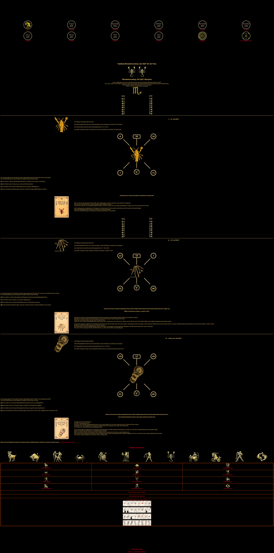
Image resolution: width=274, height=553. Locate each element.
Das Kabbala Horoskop (246, 40)
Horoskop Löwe (137, 474)
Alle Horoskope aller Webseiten (137, 496)
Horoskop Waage (46, 481)
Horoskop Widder (46, 468)
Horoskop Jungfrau (228, 474)
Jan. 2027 (28, 40)
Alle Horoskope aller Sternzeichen (137, 492)
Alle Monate (202, 40)
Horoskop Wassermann (137, 488)
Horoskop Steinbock (46, 488)
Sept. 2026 (115, 29)
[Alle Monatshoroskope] (202, 39)
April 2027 (158, 40)
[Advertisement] (137, 11)
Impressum (131, 551)
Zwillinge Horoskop (228, 468)
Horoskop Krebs (46, 474)
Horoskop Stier (137, 468)
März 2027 (115, 40)
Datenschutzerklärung (140, 551)
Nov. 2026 (202, 29)
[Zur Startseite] (28, 28)
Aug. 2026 (71, 29)
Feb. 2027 (71, 40)
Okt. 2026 (158, 29)
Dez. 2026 (246, 29)
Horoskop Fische (228, 488)
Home (27, 29)
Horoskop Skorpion (137, 481)
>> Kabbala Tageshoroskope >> (67, 442)
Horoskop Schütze (227, 481)
